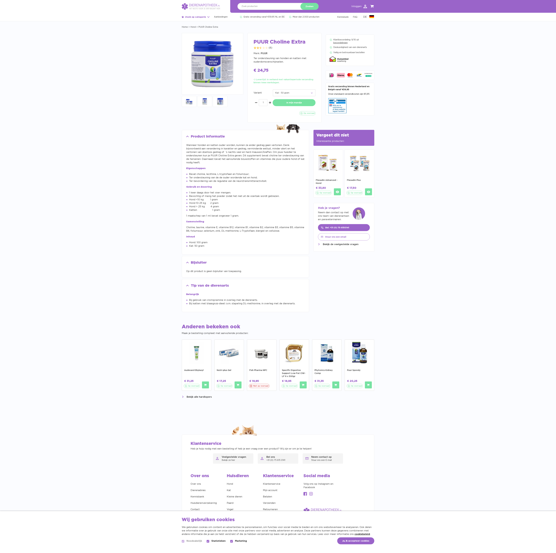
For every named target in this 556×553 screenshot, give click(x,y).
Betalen (267, 497)
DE (365, 17)
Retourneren (270, 509)
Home (185, 27)
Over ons (196, 484)
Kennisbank (197, 497)
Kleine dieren (234, 497)
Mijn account (270, 490)
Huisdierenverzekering (204, 503)
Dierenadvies (198, 490)
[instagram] (311, 494)
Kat (229, 490)
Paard (230, 503)
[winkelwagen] (372, 7)
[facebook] (305, 494)
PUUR (264, 53)
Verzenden (269, 503)
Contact (195, 509)
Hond (193, 27)
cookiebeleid (362, 534)
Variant (258, 93)
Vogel (230, 509)
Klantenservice (271, 484)
